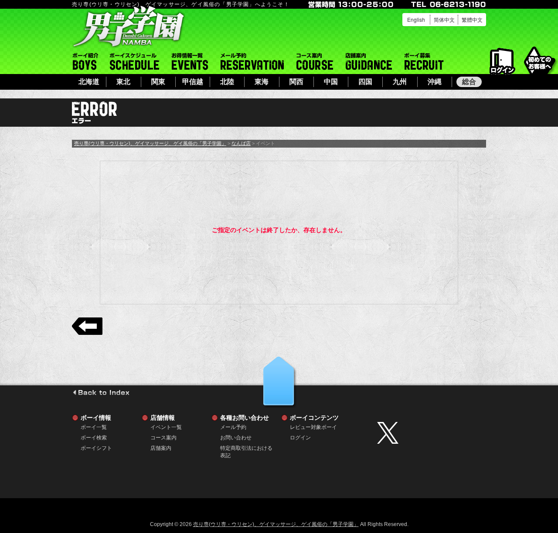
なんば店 (241, 143)
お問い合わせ (236, 438)
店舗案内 (369, 61)
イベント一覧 (190, 61)
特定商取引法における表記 (246, 448)
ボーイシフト (134, 61)
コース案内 (315, 61)
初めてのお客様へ (539, 60)
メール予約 (252, 61)
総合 (469, 81)
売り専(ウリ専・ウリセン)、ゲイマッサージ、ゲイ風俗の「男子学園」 (150, 143)
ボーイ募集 (424, 61)
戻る (87, 326)
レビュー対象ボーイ (313, 427)
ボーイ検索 (94, 438)
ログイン (502, 61)
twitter (429, 433)
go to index (101, 392)
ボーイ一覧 (94, 427)
